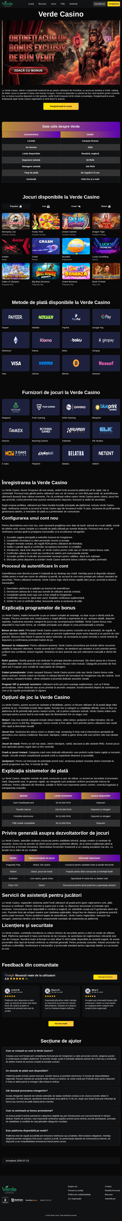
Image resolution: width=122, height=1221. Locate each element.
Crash (74, 206)
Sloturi (104, 206)
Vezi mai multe (61, 1024)
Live (44, 206)
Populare (14, 206)
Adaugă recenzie (105, 977)
